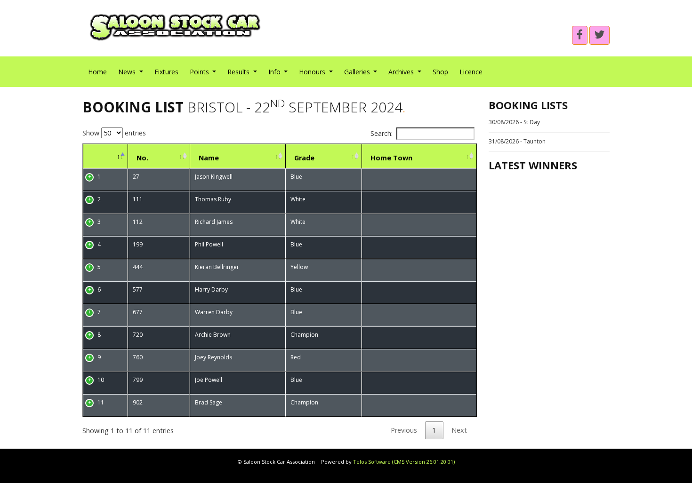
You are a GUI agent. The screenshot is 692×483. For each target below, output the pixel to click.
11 (100, 402)
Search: (381, 133)
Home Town (391, 157)
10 (100, 380)
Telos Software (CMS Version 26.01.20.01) (404, 461)
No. (142, 157)
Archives (402, 71)
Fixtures (166, 71)
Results (239, 71)
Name (209, 157)
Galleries (358, 71)
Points (200, 71)
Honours (313, 71)
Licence (471, 71)
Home (97, 71)
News (127, 71)
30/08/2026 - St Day (514, 122)
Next (459, 430)
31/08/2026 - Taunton (517, 141)
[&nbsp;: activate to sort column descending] (105, 156)
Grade (304, 157)
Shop (440, 71)
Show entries (114, 132)
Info (275, 71)
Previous (404, 430)
